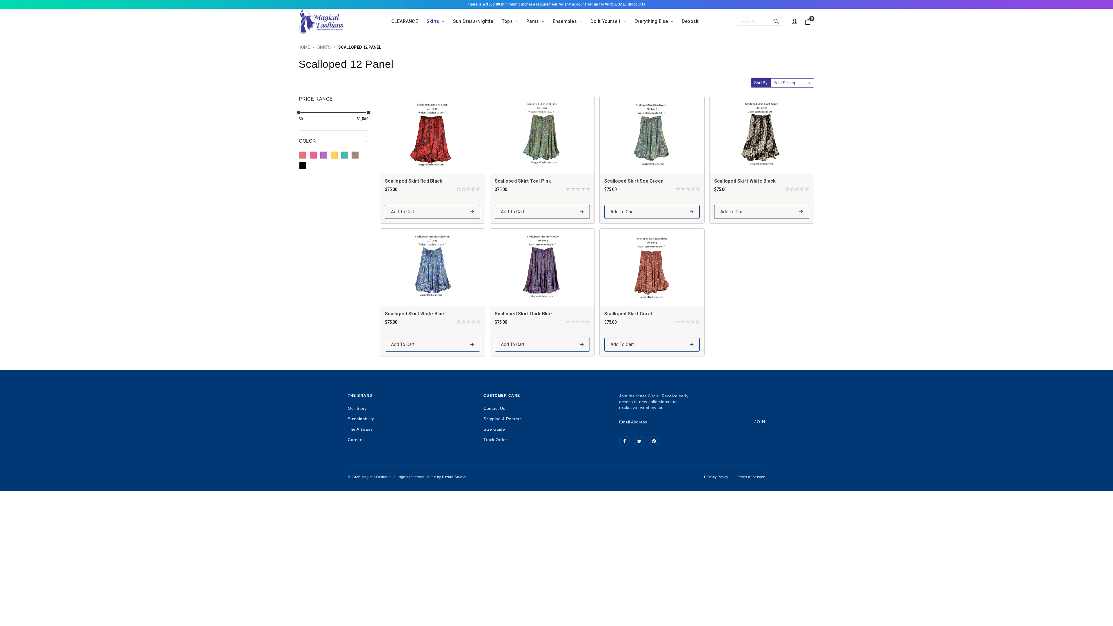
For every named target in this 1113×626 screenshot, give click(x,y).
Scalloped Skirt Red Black (413, 181)
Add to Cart (402, 211)
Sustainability (361, 418)
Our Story (357, 408)
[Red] (303, 155)
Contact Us (494, 408)
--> (654, 441)
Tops (508, 21)
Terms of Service (751, 477)
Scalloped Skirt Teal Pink (523, 181)
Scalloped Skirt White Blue (414, 313)
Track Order (495, 439)
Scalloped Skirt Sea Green (633, 181)
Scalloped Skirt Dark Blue (523, 313)
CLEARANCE (404, 21)
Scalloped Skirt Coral (628, 313)
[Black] (303, 165)
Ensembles (565, 21)
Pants (533, 21)
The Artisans (360, 429)
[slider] (299, 112)
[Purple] (324, 155)
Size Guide (494, 429)
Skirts (434, 21)
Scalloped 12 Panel (359, 47)
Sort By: (761, 83)
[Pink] (313, 155)
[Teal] (345, 155)
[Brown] (355, 155)
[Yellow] (334, 155)
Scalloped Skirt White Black (745, 181)
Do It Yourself (606, 21)
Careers (356, 439)
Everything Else (651, 21)
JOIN (759, 421)
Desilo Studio (454, 477)
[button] (333, 101)
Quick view (432, 134)
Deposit (690, 21)
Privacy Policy (716, 477)
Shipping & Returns (502, 418)
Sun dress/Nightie (473, 21)
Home (304, 47)
